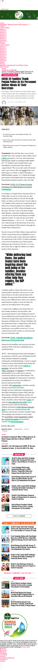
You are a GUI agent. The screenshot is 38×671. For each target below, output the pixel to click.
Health (2, 62)
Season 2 (3, 31)
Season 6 (3, 37)
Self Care (3, 61)
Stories (2, 64)
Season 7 (3, 39)
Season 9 (3, 42)
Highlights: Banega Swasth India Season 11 (15, 25)
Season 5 (3, 36)
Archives (3, 648)
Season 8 (3, 40)
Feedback (3, 653)
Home (2, 23)
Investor (3, 656)
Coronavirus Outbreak (9, 70)
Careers (2, 661)
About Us (3, 652)
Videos (2, 26)
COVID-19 (5, 158)
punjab (4, 431)
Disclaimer (3, 655)
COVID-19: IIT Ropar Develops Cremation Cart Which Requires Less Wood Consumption (17, 186)
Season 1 (3, 29)
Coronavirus (18, 429)
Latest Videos (5, 28)
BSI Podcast (4, 67)
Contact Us (3, 659)
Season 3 (3, 32)
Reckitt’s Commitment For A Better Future (14, 65)
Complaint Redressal (7, 658)
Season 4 (3, 34)
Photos (2, 43)
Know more (26, 647)
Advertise (3, 650)
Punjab (24, 170)
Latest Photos (5, 45)
